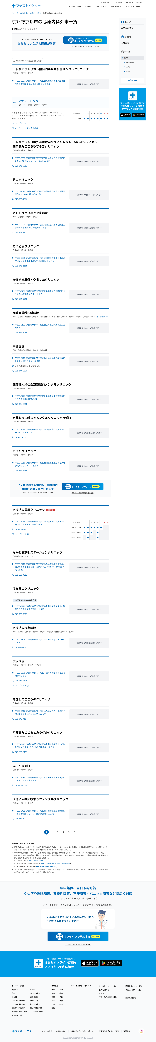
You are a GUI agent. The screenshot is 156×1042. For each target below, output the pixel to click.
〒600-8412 (40, 712)
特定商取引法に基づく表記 (109, 1031)
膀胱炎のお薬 (35, 1004)
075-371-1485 (21, 647)
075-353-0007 (21, 437)
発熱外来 (15, 989)
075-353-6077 (21, 818)
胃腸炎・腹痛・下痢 (19, 1011)
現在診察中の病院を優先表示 (29, 60)
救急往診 (88, 6)
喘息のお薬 (34, 1000)
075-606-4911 (21, 574)
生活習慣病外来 (36, 1008)
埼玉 (53, 1000)
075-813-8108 (21, 680)
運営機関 (139, 2)
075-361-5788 (21, 470)
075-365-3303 (21, 613)
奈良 (61, 1000)
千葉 (53, 1004)
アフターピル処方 (37, 1011)
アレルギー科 (17, 1015)
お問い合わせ (129, 2)
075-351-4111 (21, 529)
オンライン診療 (75, 6)
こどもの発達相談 (18, 1004)
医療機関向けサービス (133, 986)
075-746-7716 (21, 298)
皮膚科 (32, 989)
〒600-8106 (40, 293)
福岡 (61, 1004)
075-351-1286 (21, 332)
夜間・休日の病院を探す (108, 997)
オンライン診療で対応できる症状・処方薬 (85, 46)
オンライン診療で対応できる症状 (82, 493)
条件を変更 (132, 80)
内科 (13, 993)
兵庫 (61, 993)
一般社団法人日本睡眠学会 (46, 866)
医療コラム (103, 993)
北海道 (54, 989)
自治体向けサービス (133, 990)
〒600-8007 (40, 82)
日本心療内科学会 (36, 860)
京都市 (39, 13)
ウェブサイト (21, 123)
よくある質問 (117, 2)
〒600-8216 (40, 464)
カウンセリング (101, 6)
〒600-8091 (40, 193)
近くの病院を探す (22, 13)
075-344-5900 (21, 403)
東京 (53, 993)
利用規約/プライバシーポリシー (82, 1031)
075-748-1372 (21, 232)
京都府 (32, 13)
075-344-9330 (21, 370)
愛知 (53, 1008)
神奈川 (54, 997)
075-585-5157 (21, 752)
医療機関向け (105, 2)
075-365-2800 (21, 199)
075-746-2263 (21, 165)
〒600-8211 (40, 359)
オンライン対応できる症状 (26, 128)
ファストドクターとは (133, 6)
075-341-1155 (21, 265)
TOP (13, 13)
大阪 (61, 989)
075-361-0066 (21, 785)
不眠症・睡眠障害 (18, 1008)
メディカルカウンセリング (81, 985)
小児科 (14, 997)
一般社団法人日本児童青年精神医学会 (55, 863)
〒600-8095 (40, 259)
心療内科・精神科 (18, 1000)
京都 (61, 997)
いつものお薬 (35, 993)
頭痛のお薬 (34, 997)
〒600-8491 (40, 812)
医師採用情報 (130, 998)
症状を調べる (116, 6)
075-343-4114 (21, 718)
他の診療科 (101, 316)
